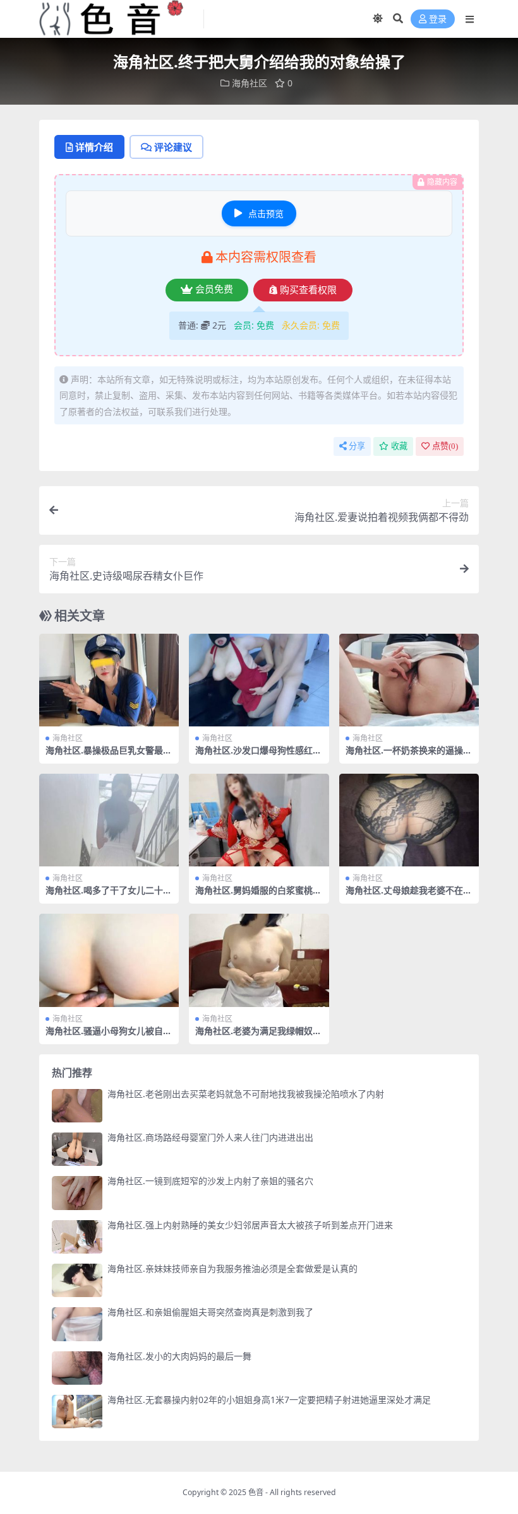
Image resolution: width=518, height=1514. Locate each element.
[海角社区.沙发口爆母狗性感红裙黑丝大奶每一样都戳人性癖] (258, 680)
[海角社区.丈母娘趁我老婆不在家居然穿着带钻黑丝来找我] (409, 820)
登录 (438, 19)
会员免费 (214, 289)
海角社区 (249, 83)
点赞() (445, 446)
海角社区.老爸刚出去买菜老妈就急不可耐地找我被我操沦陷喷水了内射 (245, 1094)
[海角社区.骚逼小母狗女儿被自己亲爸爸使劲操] (109, 960)
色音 (255, 1492)
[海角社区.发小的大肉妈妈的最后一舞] (77, 1368)
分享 (357, 446)
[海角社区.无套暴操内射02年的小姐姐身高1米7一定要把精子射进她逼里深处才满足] (77, 1411)
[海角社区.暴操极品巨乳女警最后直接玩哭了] (109, 680)
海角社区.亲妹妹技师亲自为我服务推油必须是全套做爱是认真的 (232, 1268)
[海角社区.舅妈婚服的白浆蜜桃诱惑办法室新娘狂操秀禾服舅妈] (258, 820)
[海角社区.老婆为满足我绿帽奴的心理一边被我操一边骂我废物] (258, 960)
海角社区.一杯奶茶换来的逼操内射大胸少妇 (409, 755)
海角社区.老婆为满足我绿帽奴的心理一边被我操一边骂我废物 (258, 1036)
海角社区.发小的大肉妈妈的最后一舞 (179, 1356)
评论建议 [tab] (173, 147)
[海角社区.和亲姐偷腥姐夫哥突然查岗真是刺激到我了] (77, 1324)
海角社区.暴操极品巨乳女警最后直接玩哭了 (108, 755)
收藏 (399, 446)
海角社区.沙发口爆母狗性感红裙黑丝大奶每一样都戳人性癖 (258, 755)
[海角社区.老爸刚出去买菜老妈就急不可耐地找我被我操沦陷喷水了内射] (77, 1105)
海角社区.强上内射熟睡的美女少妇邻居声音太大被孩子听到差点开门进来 (250, 1225)
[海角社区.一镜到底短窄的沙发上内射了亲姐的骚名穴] (77, 1192)
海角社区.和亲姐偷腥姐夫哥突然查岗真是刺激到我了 (210, 1312)
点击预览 (266, 213)
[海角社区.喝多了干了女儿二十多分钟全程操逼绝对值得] (109, 820)
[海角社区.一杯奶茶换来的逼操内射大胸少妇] (409, 680)
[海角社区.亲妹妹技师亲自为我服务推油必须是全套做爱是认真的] (77, 1280)
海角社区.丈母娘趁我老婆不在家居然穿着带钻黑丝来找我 (409, 895)
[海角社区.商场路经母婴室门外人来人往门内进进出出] (77, 1149)
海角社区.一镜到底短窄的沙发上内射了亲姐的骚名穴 (210, 1181)
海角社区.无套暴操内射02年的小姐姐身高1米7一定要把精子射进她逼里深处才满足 (269, 1400)
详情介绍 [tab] (94, 147)
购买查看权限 (308, 290)
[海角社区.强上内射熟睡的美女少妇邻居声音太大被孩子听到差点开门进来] (77, 1237)
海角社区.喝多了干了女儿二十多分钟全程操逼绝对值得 (108, 895)
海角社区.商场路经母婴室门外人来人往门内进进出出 (210, 1137)
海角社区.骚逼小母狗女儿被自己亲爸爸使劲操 (108, 1036)
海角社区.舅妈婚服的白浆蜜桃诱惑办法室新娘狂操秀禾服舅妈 (258, 895)
